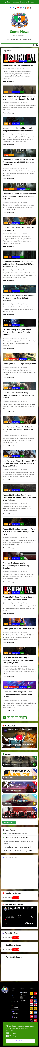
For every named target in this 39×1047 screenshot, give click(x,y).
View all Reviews (9, 822)
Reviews (31, 2)
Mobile (6, 155)
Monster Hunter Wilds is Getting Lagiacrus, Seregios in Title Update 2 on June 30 (18, 395)
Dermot (6, 69)
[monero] (30, 8)
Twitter (16, 1001)
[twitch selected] (21, 8)
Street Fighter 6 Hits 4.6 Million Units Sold (19, 629)
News (6, 61)
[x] (13, 8)
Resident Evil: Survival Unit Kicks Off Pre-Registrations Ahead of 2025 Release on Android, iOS (19, 162)
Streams (24, 2)
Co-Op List (16, 2)
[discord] (10, 8)
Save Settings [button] (20, 1040)
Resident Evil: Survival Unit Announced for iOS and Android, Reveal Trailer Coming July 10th (19, 196)
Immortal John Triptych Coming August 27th (17, 847)
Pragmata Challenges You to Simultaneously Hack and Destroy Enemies (16, 565)
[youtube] (18, 8)
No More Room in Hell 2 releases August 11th (18, 851)
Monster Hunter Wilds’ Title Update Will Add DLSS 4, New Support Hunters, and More (18, 429)
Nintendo (12, 61)
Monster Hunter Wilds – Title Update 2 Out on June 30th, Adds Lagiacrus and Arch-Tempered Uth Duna (19, 463)
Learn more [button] (9, 1030)
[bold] (23, 8)
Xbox (29, 61)
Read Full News (8, 81)
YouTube (15, 1007)
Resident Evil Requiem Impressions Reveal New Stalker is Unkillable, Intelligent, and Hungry (19, 531)
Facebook (16, 998)
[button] (7, 1033)
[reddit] (28, 8)
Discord (15, 1013)
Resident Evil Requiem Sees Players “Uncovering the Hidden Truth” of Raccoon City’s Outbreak (19, 497)
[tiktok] (16, 8)
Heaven (6, 102)
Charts (8, 2)
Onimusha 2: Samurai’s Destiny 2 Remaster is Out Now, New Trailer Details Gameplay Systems (18, 660)
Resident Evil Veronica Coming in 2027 (18, 65)
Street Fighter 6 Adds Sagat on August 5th (19, 364)
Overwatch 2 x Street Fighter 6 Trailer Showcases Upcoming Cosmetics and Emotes (17, 694)
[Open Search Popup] (33, 45)
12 (21, 718)
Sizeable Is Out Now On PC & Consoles (16, 837)
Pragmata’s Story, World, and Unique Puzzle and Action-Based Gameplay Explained (17, 332)
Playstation (23, 61)
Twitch (16, 1017)
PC (17, 61)
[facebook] (8, 8)
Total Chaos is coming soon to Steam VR (16, 833)
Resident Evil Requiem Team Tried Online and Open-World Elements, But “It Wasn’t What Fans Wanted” (19, 264)
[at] (25, 8)
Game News (19, 32)
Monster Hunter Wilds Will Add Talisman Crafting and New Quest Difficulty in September (19, 298)
